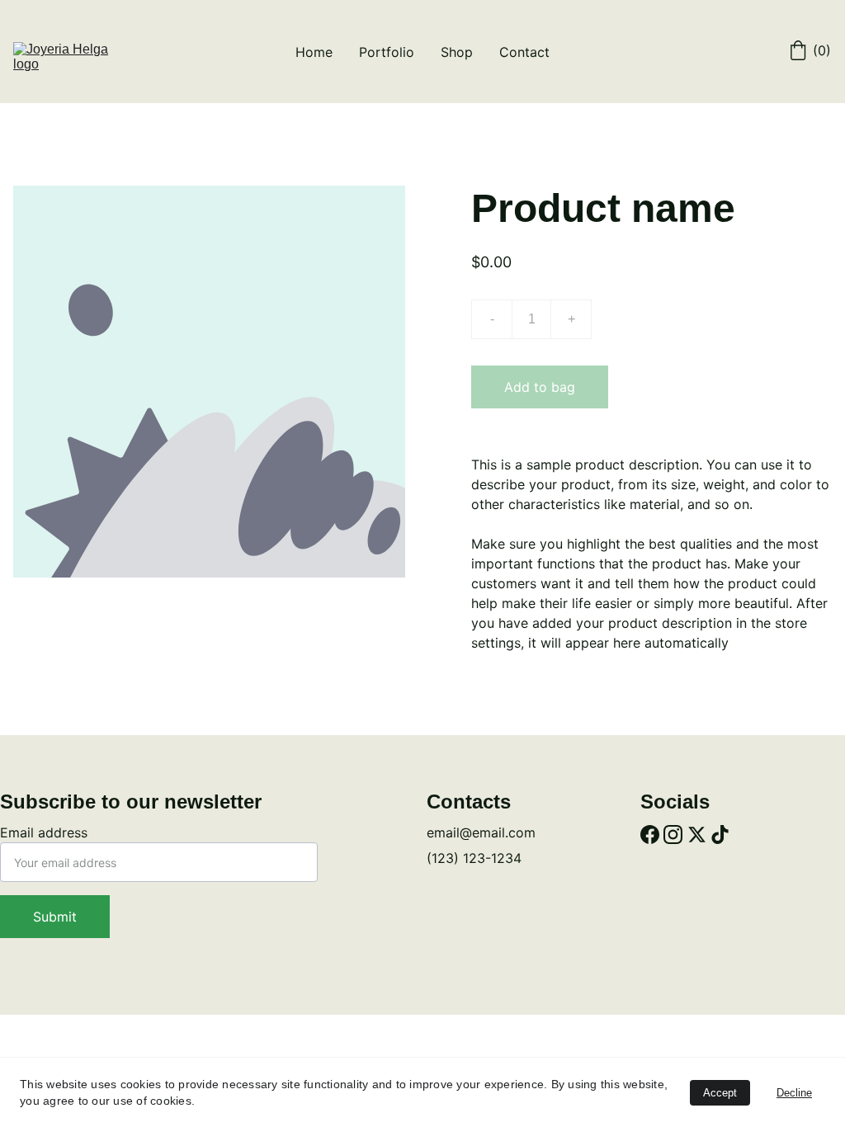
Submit (55, 916)
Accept (720, 1093)
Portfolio (386, 52)
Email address (43, 832)
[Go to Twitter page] (696, 835)
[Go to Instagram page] (672, 835)
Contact (524, 52)
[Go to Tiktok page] (719, 835)
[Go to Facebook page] (649, 835)
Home (314, 52)
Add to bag (539, 387)
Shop (457, 52)
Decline (794, 1093)
